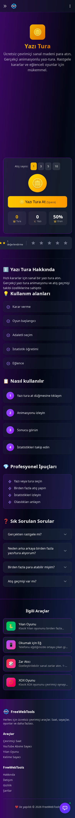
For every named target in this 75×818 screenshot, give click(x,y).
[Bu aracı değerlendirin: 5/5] (65, 243)
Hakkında (9, 774)
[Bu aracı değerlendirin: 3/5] (49, 243)
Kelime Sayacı (12, 757)
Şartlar (7, 790)
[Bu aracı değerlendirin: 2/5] (41, 243)
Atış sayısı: (21, 166)
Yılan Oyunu (11, 751)
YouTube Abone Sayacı (17, 746)
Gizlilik (7, 785)
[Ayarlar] (70, 6)
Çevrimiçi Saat (12, 741)
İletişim (8, 780)
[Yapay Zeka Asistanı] (65, 808)
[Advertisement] (37, 116)
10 (56, 166)
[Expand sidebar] (5, 6)
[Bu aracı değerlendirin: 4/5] (57, 243)
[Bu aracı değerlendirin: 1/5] (33, 243)
